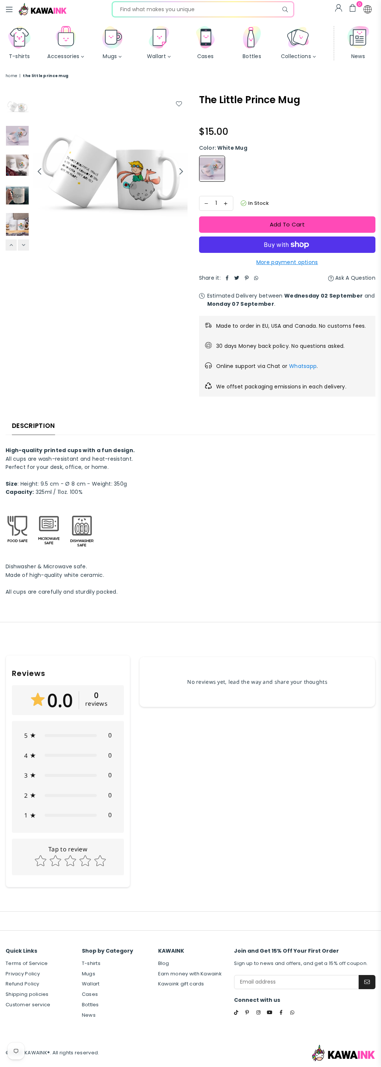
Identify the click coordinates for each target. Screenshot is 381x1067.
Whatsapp (303, 366)
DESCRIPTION (33, 425)
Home (11, 76)
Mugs (88, 973)
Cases (90, 994)
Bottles (90, 1004)
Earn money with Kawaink (190, 973)
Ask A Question (354, 278)
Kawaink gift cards (181, 983)
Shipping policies (27, 994)
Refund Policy (22, 983)
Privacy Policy (23, 973)
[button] (367, 9)
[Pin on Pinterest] (247, 278)
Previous (39, 171)
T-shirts (91, 963)
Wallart (91, 983)
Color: (223, 148)
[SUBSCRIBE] (367, 982)
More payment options (287, 262)
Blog (163, 963)
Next (181, 171)
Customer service (28, 1004)
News (89, 1015)
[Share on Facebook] (227, 278)
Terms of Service (27, 963)
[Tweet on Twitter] (237, 278)
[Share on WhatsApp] (256, 278)
